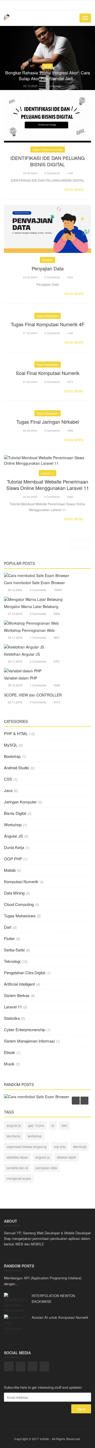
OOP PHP (13, 858)
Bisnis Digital (15, 813)
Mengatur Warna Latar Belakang (31, 606)
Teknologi (12, 961)
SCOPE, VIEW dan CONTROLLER (33, 695)
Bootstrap (12, 756)
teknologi (79, 1146)
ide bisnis (13, 1136)
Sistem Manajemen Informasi (29, 1041)
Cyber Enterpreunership (47, 149)
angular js (14, 1125)
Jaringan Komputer (20, 802)
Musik (47, 66)
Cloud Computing (19, 904)
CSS (8, 779)
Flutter (9, 938)
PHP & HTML (16, 733)
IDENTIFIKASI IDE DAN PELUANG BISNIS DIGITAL (47, 161)
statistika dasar (17, 1157)
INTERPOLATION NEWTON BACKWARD (53, 1298)
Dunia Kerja (14, 847)
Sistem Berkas (17, 995)
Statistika (47, 260)
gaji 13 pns (36, 1125)
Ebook (9, 1052)
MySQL (10, 745)
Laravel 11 (47, 473)
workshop (35, 1136)
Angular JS (13, 836)
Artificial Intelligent (19, 984)
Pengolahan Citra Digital (24, 972)
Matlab (10, 870)
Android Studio (16, 767)
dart (64, 1125)
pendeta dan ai (17, 1167)
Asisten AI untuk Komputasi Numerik (60, 1317)
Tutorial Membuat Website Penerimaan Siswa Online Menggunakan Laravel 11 (47, 484)
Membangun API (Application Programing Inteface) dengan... (43, 1280)
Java (8, 790)
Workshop (13, 824)
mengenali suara (19, 1178)
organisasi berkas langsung (26, 1146)
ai (52, 1125)
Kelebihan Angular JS (22, 654)
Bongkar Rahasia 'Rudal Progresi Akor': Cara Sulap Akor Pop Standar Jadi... (47, 76)
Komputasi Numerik (21, 881)
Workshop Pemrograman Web (29, 630)
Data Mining (14, 893)
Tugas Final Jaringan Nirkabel (47, 421)
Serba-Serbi (14, 950)
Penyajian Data (48, 268)
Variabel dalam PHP (20, 678)
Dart (7, 927)
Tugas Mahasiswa (47, 316)
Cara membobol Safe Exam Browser (34, 582)
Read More (74, 189)
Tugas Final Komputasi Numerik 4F (47, 324)
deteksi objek (66, 1157)
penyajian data (46, 1167)
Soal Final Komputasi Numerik (47, 372)
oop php (60, 1146)
